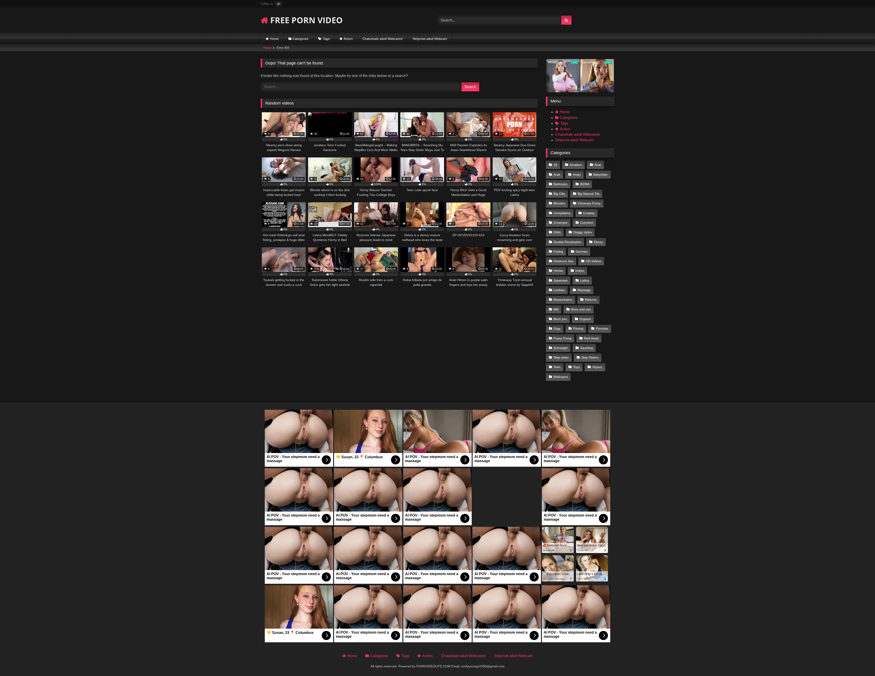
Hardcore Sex (563, 261)
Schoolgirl (560, 348)
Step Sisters (590, 357)
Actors (348, 39)
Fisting (558, 251)
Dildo (557, 232)
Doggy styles (582, 232)
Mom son (560, 319)
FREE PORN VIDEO (305, 20)
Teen (557, 367)
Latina (584, 280)
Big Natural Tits (589, 193)
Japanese (560, 280)
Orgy (557, 328)
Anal (597, 164)
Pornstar (602, 328)
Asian (577, 174)
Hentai (558, 270)
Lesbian (559, 290)
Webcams (560, 377)
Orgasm (585, 319)
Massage (584, 290)
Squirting (586, 348)
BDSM (584, 184)
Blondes (559, 203)
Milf (555, 309)
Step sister (561, 357)
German (581, 251)
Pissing (578, 328)
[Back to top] (861, 662)
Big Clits (559, 193)
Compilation (562, 213)
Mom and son (581, 309)
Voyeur (597, 367)
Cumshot (586, 222)
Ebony (598, 242)
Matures (591, 299)
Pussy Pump (562, 338)
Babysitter (600, 174)
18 (555, 164)
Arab (556, 174)
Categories (300, 39)
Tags (326, 39)
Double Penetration (567, 242)
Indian (579, 270)
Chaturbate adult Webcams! (383, 39)
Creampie (560, 222)
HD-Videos (593, 261)
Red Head (591, 338)
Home (274, 39)
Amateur (576, 164)
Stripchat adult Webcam (430, 39)
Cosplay (589, 213)
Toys (576, 367)
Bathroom (560, 184)
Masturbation (562, 299)
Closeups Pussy (589, 203)
